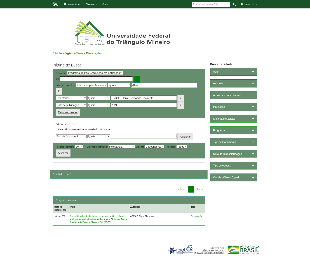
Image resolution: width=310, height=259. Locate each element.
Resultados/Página (65, 147)
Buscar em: (61, 73)
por (57, 79)
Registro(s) (170, 147)
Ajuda (105, 4)
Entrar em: (249, 4)
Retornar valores (68, 112)
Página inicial (73, 4)
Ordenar (140, 147)
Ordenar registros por (97, 147)
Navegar (90, 4)
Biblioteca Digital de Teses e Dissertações (77, 53)
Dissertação (197, 216)
